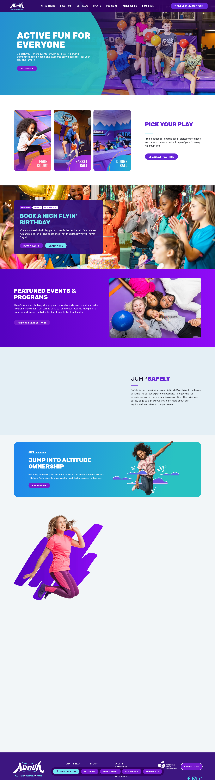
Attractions (48, 6)
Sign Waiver (152, 771)
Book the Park (50, 208)
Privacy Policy (122, 776)
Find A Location (67, 771)
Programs (112, 6)
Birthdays (82, 6)
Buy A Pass (26, 68)
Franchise (148, 6)
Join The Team (73, 763)
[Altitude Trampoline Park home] (16, 6)
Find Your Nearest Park (32, 322)
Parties (37, 208)
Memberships (130, 6)
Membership (132, 771)
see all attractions (161, 156)
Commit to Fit (191, 766)
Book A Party (31, 245)
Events (97, 6)
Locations (66, 6)
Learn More (56, 245)
